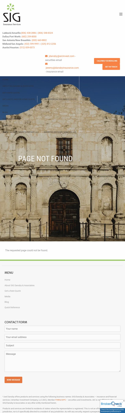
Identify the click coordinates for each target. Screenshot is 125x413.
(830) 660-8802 (39, 40)
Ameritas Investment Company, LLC (21, 132)
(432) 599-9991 (31, 44)
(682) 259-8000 (28, 36)
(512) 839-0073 (27, 47)
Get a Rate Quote (11, 92)
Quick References (11, 118)
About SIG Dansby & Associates (18, 86)
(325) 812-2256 (48, 44)
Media (5, 105)
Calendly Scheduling (107, 61)
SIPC (64, 400)
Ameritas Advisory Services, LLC (60, 132)
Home (5, 79)
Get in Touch (111, 67)
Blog (5, 112)
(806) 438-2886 (28, 33)
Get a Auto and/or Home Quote (18, 99)
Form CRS (7, 125)
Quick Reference (12, 307)
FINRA (58, 400)
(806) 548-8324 (45, 33)
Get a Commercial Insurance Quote (58, 99)
